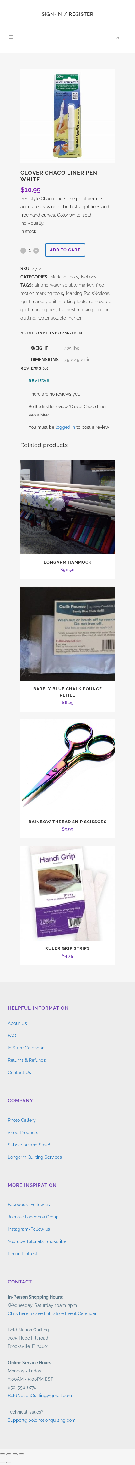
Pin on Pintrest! (23, 1253)
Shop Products (23, 1132)
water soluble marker (60, 317)
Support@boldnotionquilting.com (42, 1420)
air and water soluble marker (64, 285)
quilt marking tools (67, 301)
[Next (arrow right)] (8, 1462)
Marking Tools (64, 276)
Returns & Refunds (27, 1060)
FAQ (12, 1035)
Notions (88, 276)
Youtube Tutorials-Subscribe (37, 1241)
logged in (65, 427)
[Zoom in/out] (2, 1454)
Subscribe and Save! (29, 1144)
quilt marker (33, 301)
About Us (17, 1023)
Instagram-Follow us (29, 1229)
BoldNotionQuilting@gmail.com (40, 1395)
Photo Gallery (22, 1120)
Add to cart (65, 250)
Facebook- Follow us (29, 1204)
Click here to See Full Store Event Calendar (52, 1313)
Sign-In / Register (68, 14)
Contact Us (19, 1072)
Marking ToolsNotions (87, 293)
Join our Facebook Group (33, 1216)
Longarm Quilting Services (35, 1157)
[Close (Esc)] (21, 1454)
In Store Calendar (26, 1047)
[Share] (15, 1454)
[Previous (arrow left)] (2, 1462)
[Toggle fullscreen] (8, 1454)
